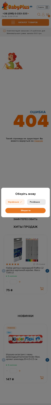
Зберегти (25, 210)
